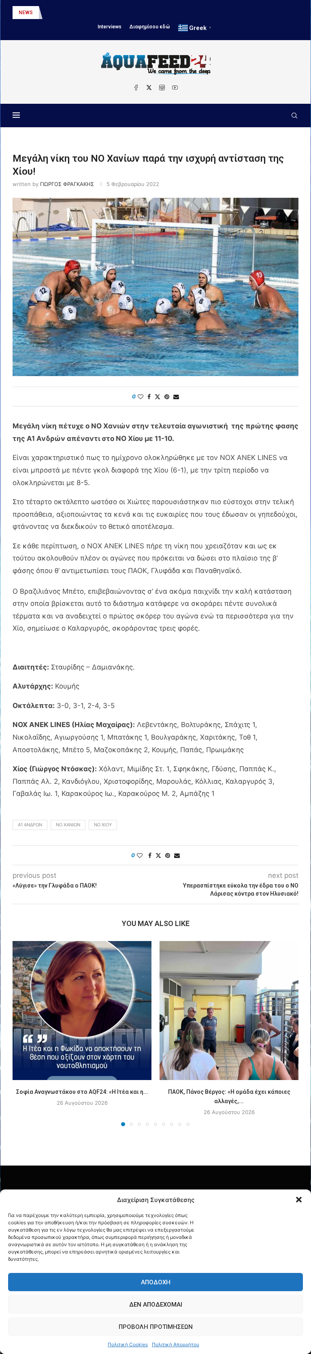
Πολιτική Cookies (128, 1344)
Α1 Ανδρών (30, 825)
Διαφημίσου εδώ (150, 27)
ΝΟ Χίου (103, 825)
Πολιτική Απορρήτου (175, 1344)
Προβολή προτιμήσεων (156, 1326)
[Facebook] (136, 87)
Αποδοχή (155, 1282)
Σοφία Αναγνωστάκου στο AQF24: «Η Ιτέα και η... (82, 1092)
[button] (299, 1200)
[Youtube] (175, 87)
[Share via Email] (176, 396)
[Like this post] (140, 396)
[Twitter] (149, 87)
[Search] (294, 115)
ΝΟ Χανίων (68, 825)
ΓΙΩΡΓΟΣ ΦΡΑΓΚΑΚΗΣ (67, 184)
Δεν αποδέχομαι (155, 1304)
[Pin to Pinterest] (166, 396)
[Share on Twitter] (157, 396)
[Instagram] (162, 87)
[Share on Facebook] (149, 396)
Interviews (109, 27)
